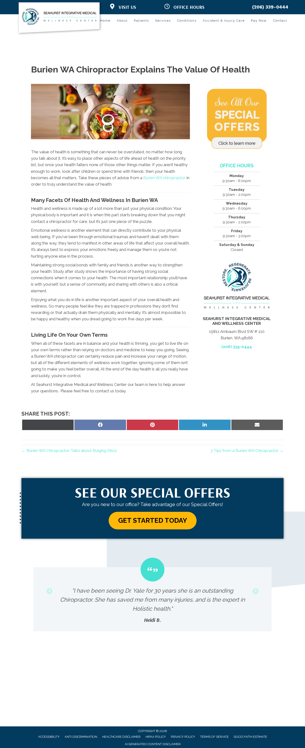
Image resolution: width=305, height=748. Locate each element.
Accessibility (49, 736)
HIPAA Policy (156, 736)
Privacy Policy (183, 736)
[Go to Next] (256, 591)
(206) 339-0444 (270, 7)
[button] (153, 521)
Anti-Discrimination (81, 736)
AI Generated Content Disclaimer (153, 744)
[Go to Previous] (49, 591)
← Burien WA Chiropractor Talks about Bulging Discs (69, 450)
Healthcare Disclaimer (121, 736)
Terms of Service (214, 736)
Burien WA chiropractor (164, 177)
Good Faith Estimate (250, 736)
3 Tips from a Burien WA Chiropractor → (247, 450)
